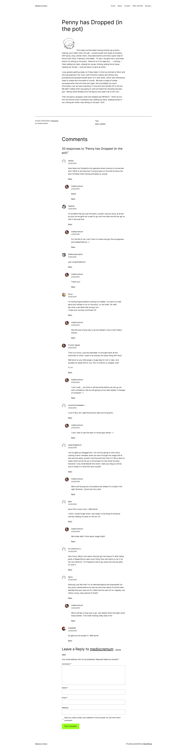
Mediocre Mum (41, 6)
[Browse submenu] (151, 5)
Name (65, 688)
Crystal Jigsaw (74, 345)
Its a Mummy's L (74, 549)
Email (65, 698)
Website (65, 708)
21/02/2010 (72, 163)
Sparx (70, 577)
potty (97, 124)
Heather (71, 206)
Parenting (54, 121)
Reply (70, 179)
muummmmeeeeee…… (77, 405)
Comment (66, 664)
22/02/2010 (72, 448)
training (102, 124)
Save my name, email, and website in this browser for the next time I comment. (92, 719)
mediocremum (101, 649)
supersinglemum (75, 445)
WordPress (147, 744)
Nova (70, 294)
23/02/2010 (72, 631)
